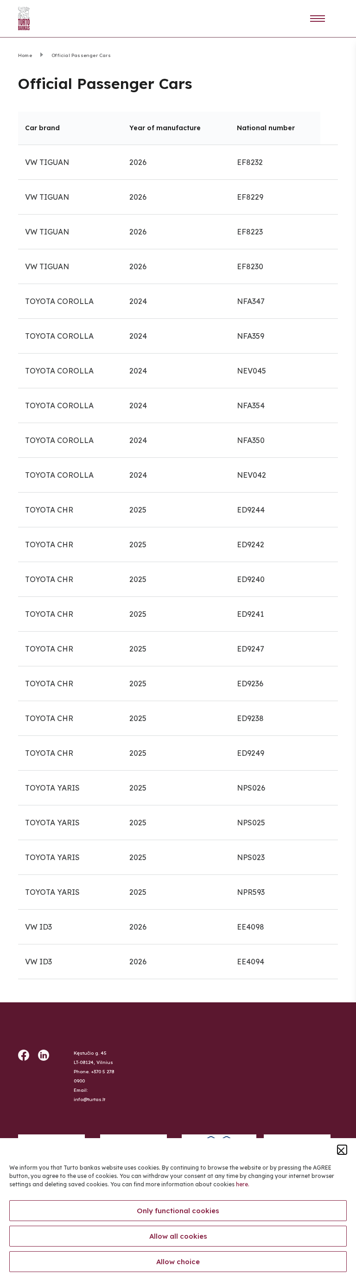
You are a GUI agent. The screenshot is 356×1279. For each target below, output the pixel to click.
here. (242, 1184)
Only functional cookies (178, 1210)
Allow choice (178, 1261)
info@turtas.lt (89, 1099)
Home (25, 55)
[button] (342, 1149)
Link (324, 18)
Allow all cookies (178, 1236)
